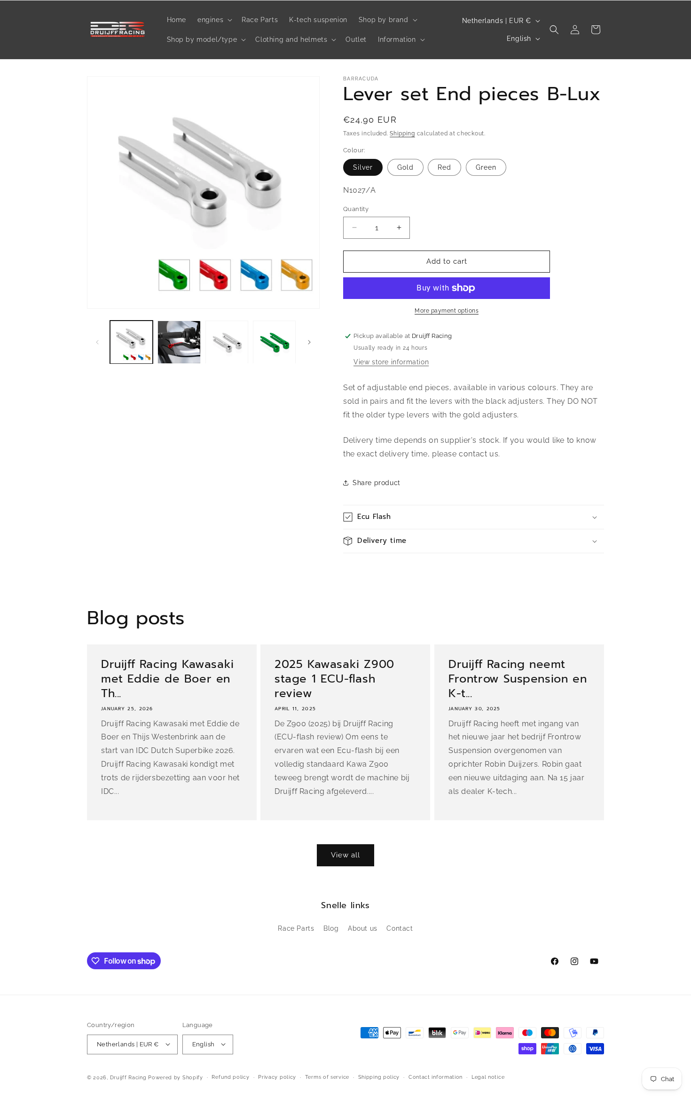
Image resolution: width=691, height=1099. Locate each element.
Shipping (402, 133)
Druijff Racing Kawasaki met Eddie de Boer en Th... (167, 679)
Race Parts (296, 929)
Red (444, 167)
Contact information (435, 1077)
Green (486, 167)
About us (362, 929)
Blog (330, 929)
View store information (391, 362)
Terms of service (327, 1077)
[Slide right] (309, 342)
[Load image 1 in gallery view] (131, 342)
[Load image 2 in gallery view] (178, 342)
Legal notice (487, 1077)
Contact (399, 929)
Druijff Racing (128, 1077)
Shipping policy (379, 1077)
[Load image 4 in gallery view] (274, 342)
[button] (214, 20)
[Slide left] (97, 342)
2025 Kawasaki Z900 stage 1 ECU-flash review (334, 679)
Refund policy (230, 1077)
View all (345, 855)
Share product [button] (376, 483)
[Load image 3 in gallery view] (226, 342)
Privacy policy (277, 1077)
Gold (405, 167)
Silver (363, 167)
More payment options (447, 310)
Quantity (356, 208)
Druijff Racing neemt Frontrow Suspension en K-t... (517, 679)
